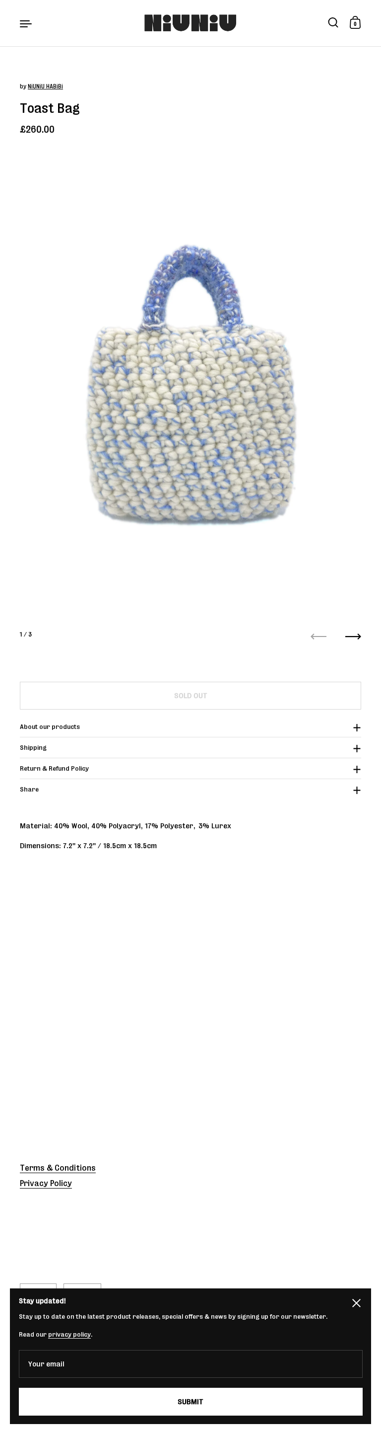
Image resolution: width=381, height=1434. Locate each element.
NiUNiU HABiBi (45, 86)
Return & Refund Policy (54, 768)
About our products (50, 726)
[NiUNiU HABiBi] (190, 23)
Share (29, 789)
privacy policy (69, 1334)
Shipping (33, 747)
